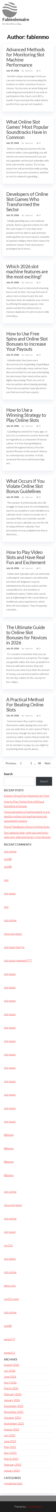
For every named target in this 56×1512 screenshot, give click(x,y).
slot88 (8, 859)
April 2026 (10, 1382)
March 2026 (11, 1388)
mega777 (9, 1339)
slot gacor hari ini (14, 947)
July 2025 (9, 1435)
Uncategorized (13, 1483)
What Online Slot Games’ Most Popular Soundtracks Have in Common (27, 129)
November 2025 (13, 1412)
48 (39, 763)
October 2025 (12, 1417)
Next (47, 763)
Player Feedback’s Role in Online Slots (27, 826)
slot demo (10, 1258)
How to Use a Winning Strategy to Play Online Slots (26, 415)
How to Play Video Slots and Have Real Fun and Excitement (26, 557)
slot (6, 880)
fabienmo (29, 71)
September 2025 (14, 1423)
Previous (11, 763)
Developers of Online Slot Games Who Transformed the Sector (27, 201)
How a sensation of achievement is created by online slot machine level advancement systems (27, 816)
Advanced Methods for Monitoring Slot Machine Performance (25, 57)
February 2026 (12, 1394)
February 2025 (12, 1464)
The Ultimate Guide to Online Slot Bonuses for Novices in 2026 (26, 634)
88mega (9, 1135)
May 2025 (10, 1447)
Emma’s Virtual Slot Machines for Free (26, 795)
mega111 (9, 1352)
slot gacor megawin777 (18, 960)
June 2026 (10, 1376)
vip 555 (8, 1245)
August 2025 (11, 1429)
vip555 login (11, 1299)
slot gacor (10, 893)
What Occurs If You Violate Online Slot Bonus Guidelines (25, 486)
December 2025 (13, 1406)
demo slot (10, 1285)
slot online (10, 851)
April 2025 (10, 1453)
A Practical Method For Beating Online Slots (25, 704)
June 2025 (10, 1441)
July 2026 (9, 1370)
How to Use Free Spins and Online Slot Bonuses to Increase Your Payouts (27, 341)
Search (8, 774)
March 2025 (11, 1458)
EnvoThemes (34, 1506)
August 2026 (11, 1364)
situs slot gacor (13, 933)
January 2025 (12, 1470)
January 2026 (12, 1400)
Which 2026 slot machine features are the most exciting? (27, 271)
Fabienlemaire (15, 19)
